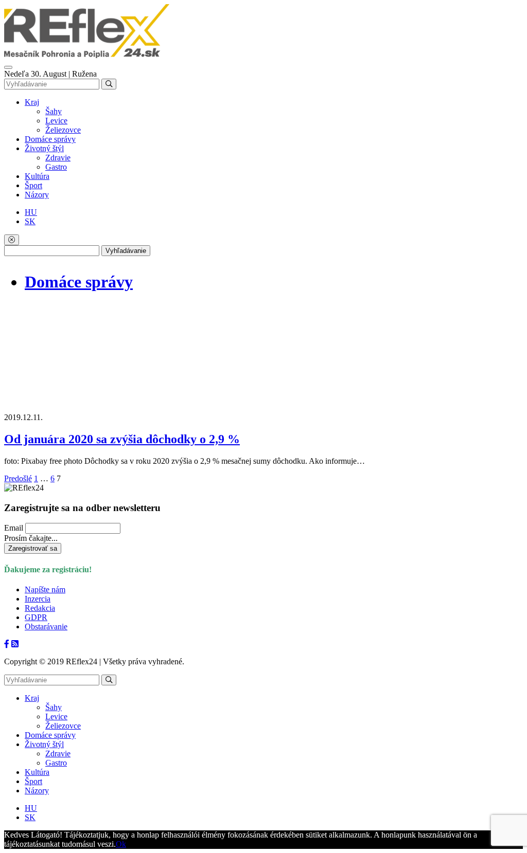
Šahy (53, 111)
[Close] (11, 239)
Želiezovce (63, 129)
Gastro (56, 166)
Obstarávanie (46, 626)
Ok (121, 844)
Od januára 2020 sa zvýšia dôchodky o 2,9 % (122, 439)
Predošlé (18, 478)
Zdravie (58, 157)
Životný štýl (44, 148)
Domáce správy (50, 139)
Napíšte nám (45, 589)
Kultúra (37, 176)
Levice (56, 120)
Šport (33, 185)
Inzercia (37, 598)
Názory (37, 194)
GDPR (36, 617)
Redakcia (40, 608)
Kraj (32, 102)
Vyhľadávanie (126, 251)
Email (13, 527)
